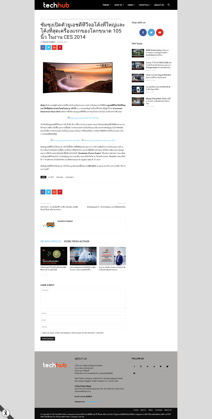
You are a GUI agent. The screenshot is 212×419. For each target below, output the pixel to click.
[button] (169, 5)
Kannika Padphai (49, 42)
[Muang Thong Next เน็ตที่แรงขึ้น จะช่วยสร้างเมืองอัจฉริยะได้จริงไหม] (138, 101)
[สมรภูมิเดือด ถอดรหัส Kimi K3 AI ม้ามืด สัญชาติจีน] (138, 90)
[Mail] (147, 366)
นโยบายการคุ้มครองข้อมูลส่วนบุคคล (88, 365)
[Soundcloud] (154, 366)
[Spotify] (160, 366)
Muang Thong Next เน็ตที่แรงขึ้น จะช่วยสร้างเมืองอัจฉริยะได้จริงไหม (158, 101)
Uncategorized (52, 19)
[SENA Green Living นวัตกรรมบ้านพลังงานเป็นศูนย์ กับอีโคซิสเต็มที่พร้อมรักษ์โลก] (138, 53)
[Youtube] (134, 373)
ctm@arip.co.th (92, 401)
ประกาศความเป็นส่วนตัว (84, 368)
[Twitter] (167, 366)
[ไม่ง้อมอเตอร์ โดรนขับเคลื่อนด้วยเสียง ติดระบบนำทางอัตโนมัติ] (53, 256)
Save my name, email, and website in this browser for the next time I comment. (73, 333)
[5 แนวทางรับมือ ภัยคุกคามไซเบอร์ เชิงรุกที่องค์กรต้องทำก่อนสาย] (112, 256)
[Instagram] (140, 366)
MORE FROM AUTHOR (76, 241)
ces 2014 (51, 177)
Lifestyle (144, 5)
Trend (106, 5)
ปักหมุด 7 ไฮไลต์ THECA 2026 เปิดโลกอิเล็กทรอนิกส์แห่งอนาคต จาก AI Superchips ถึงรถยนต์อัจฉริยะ (158, 65)
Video (130, 5)
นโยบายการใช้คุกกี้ (82, 370)
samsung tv (69, 177)
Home (42, 19)
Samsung (59, 177)
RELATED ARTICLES (50, 241)
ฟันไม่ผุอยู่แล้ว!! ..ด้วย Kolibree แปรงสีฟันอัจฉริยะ (106, 207)
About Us (159, 5)
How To (118, 5)
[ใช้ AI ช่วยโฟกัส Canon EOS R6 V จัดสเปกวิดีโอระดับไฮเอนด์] (138, 78)
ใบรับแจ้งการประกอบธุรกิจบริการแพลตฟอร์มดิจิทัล (94, 373)
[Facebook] (134, 366)
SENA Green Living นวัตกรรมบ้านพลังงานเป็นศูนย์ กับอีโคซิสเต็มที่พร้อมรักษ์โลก (157, 52)
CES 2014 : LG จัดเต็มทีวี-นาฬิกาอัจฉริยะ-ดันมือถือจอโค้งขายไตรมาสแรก (59, 208)
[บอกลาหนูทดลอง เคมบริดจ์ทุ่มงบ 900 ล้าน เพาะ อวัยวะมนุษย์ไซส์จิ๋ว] (83, 256)
